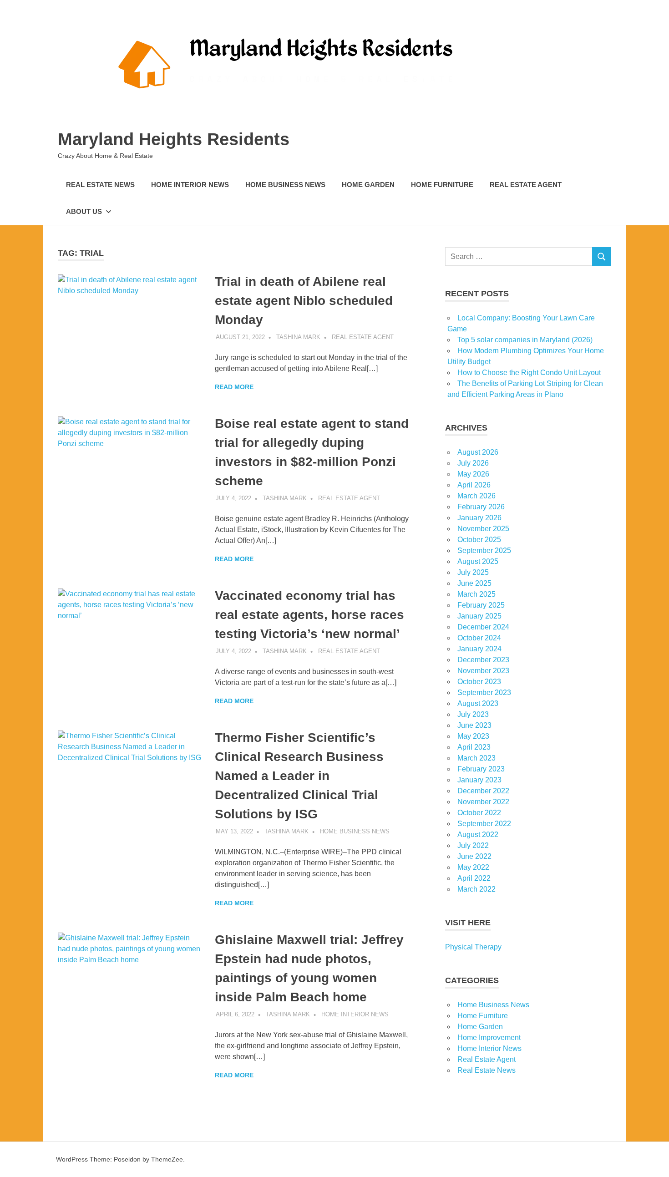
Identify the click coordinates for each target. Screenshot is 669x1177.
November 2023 (483, 671)
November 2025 (483, 529)
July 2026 (473, 463)
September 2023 (484, 692)
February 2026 (481, 507)
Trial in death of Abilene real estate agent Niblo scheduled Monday (304, 300)
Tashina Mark (298, 337)
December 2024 (483, 627)
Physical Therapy (473, 947)
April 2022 (474, 878)
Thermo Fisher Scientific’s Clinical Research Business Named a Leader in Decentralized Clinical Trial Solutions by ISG (299, 776)
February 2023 (481, 769)
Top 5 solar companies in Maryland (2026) (525, 340)
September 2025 (484, 550)
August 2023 (477, 703)
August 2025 (477, 561)
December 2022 (483, 791)
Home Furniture (442, 184)
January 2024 (479, 649)
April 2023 (474, 747)
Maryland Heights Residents (173, 139)
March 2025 (476, 594)
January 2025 (479, 616)
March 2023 (476, 758)
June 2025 (474, 583)
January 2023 (479, 780)
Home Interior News (190, 184)
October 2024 (479, 638)
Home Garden (368, 184)
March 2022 (476, 889)
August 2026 (477, 452)
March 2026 (476, 496)
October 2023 (479, 681)
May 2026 (473, 474)
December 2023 (483, 660)
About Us (84, 211)
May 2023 (473, 736)
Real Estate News (100, 184)
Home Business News (285, 184)
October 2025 (479, 539)
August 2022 (477, 834)
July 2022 (473, 845)
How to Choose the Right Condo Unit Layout (529, 372)
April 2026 (474, 485)
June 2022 (474, 856)
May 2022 (473, 867)
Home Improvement (489, 1037)
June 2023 (474, 725)
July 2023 (473, 714)
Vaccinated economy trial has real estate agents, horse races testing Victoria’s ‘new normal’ (309, 614)
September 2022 (484, 823)
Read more (234, 387)
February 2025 (481, 605)
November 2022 (483, 802)
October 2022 (479, 813)
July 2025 (473, 572)
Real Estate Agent (526, 184)
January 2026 (479, 518)
